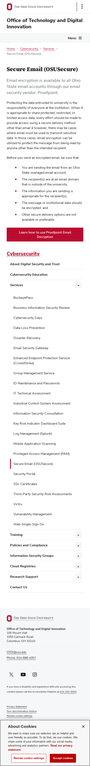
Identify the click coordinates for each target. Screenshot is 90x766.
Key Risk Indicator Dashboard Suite (39, 423)
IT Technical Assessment (31, 393)
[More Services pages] (78, 285)
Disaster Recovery (26, 338)
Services (16, 285)
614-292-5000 (68, 691)
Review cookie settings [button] (19, 716)
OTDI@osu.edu (16, 652)
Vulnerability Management (32, 514)
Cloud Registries (23, 566)
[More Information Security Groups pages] (78, 555)
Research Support (24, 576)
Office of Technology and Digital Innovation (44, 23)
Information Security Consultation (38, 413)
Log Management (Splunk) (32, 433)
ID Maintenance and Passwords (36, 383)
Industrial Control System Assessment (41, 403)
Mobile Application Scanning (34, 443)
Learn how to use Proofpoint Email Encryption (45, 235)
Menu (72, 38)
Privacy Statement (17, 706)
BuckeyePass (23, 297)
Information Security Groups (32, 555)
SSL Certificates (25, 484)
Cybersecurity (23, 253)
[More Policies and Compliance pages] (78, 545)
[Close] (83, 726)
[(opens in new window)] (35, 618)
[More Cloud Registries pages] (78, 566)
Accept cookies (63, 758)
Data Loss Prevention (29, 328)
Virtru (17, 504)
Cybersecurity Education (29, 274)
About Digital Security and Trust (35, 264)
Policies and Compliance (29, 545)
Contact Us (18, 587)
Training (16, 534)
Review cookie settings (29, 758)
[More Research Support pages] (78, 576)
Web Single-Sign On (28, 524)
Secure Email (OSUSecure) (33, 464)
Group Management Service (33, 373)
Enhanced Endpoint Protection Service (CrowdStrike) (41, 360)
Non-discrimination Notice (21, 711)
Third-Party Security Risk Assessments (42, 494)
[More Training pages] (78, 534)
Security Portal (24, 474)
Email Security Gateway (30, 348)
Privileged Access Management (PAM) (41, 454)
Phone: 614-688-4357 (21, 658)
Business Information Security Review (41, 307)
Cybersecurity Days (27, 318)
